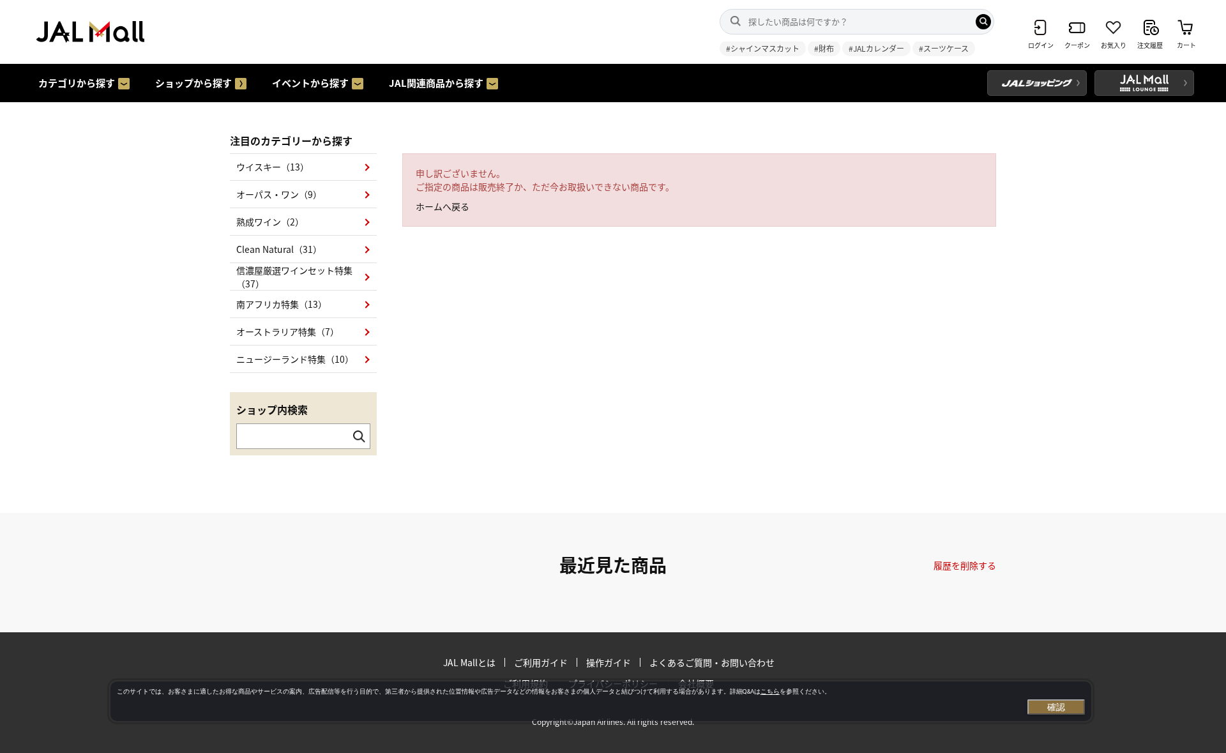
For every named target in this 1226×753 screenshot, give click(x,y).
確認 (1056, 707)
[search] (983, 21)
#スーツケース (944, 48)
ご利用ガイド (541, 662)
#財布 (824, 48)
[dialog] (600, 701)
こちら (770, 691)
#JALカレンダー (876, 48)
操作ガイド (608, 662)
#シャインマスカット (762, 48)
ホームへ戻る (442, 206)
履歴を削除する (965, 565)
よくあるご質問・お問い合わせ (712, 662)
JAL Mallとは (469, 662)
